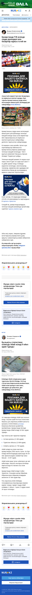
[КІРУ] (29, 10)
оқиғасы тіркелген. (9, 201)
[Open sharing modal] (20, 545)
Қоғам (3, 332)
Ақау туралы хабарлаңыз (16, 578)
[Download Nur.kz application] (16, 4)
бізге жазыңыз (21, 255)
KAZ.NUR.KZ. (16, 104)
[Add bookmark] (28, 544)
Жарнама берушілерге (16, 582)
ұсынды (21, 424)
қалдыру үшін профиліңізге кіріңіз (14, 296)
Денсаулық (5, 15)
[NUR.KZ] (16, 10)
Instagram (17, 323)
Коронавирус (16, 15)
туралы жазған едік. (15, 209)
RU (26, 10)
